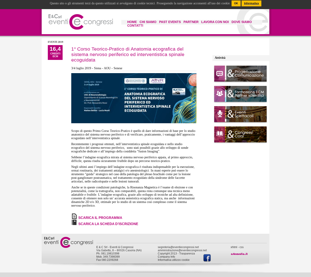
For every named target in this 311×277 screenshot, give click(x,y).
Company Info (166, 256)
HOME (132, 22)
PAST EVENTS (170, 22)
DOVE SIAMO (242, 22)
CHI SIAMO (148, 22)
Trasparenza (187, 253)
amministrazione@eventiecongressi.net (182, 250)
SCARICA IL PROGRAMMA (100, 218)
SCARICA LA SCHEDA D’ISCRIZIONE (108, 224)
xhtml (234, 247)
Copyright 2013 (167, 253)
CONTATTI (135, 25)
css (242, 247)
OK (236, 3)
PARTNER (191, 22)
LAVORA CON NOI (215, 22)
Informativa (251, 3)
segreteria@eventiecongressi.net (178, 247)
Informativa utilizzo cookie (174, 260)
